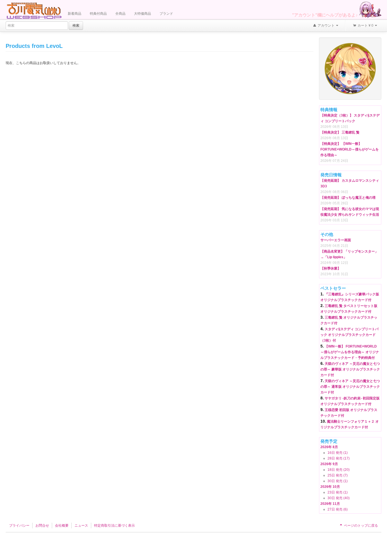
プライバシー (19, 526)
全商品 (120, 14)
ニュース (81, 526)
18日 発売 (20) (339, 470)
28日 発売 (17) (339, 458)
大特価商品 (142, 14)
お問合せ (42, 526)
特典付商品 (98, 14)
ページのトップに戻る (360, 526)
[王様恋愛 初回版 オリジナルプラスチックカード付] (350, 68)
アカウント (326, 25)
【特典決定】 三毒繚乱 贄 (340, 132)
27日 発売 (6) (338, 509)
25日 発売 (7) (338, 475)
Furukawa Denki (34, 10)
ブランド (166, 14)
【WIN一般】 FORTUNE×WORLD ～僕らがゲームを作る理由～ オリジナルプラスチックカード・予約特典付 (349, 352)
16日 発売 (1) (338, 453)
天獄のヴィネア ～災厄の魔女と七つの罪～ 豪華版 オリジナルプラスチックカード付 (350, 369)
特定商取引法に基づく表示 (114, 526)
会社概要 (62, 526)
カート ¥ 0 (365, 25)
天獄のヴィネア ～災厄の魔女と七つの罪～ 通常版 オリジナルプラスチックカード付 (350, 386)
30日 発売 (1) (338, 481)
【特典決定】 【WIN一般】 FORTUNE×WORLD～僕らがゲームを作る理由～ (349, 149)
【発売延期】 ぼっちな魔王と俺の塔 (348, 198)
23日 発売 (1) (338, 492)
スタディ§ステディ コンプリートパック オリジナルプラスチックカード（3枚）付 (349, 334)
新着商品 (74, 14)
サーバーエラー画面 (335, 240)
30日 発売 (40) (339, 498)
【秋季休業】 (330, 268)
